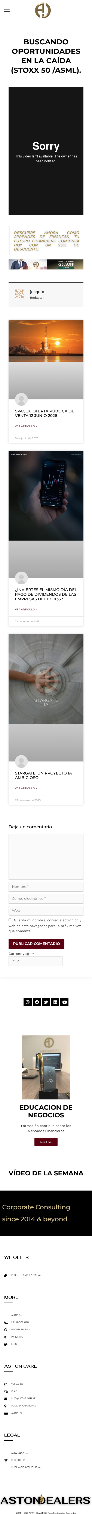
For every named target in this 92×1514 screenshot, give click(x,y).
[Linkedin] (55, 1002)
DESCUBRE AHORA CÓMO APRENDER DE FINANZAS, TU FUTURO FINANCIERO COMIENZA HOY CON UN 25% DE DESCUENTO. (46, 241)
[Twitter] (46, 1002)
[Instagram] (28, 1002)
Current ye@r (21, 954)
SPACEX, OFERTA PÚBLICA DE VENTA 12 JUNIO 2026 (44, 413)
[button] (6, 11)
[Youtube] (64, 1002)
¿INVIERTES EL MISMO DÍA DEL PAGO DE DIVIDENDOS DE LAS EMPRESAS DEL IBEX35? (46, 594)
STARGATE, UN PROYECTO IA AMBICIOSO (43, 775)
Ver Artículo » (26, 426)
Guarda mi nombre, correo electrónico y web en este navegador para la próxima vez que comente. (45, 925)
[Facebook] (37, 1002)
